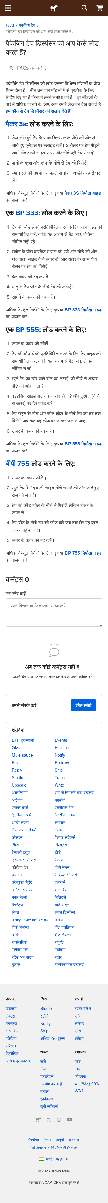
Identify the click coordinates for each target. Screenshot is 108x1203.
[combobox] (54, 68)
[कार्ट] (100, 8)
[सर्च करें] (84, 8)
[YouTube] (69, 1119)
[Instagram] (59, 1119)
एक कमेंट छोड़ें (16, 593)
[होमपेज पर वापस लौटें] (54, 8)
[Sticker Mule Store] (38, 1119)
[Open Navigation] (8, 8)
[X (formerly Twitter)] (48, 1119)
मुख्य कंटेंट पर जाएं (4, 4)
